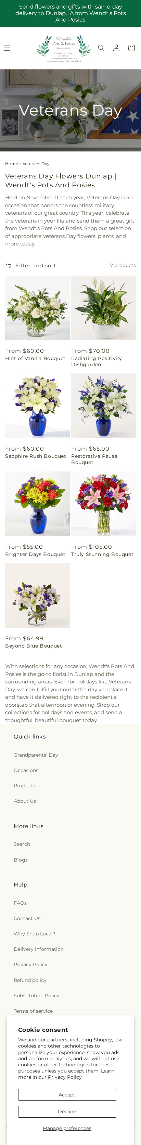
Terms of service (33, 1011)
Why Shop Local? (34, 934)
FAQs (20, 903)
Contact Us (27, 918)
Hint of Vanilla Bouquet (35, 358)
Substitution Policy (37, 996)
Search (22, 844)
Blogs (21, 860)
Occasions (26, 770)
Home (11, 163)
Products (25, 786)
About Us (25, 801)
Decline (67, 1111)
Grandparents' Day (36, 755)
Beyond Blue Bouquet (33, 646)
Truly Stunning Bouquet (102, 554)
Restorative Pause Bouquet (94, 459)
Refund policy (30, 980)
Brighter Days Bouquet (35, 554)
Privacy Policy (65, 1077)
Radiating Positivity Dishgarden (96, 361)
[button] (101, 47)
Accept (67, 1095)
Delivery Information (39, 949)
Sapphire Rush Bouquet (35, 456)
